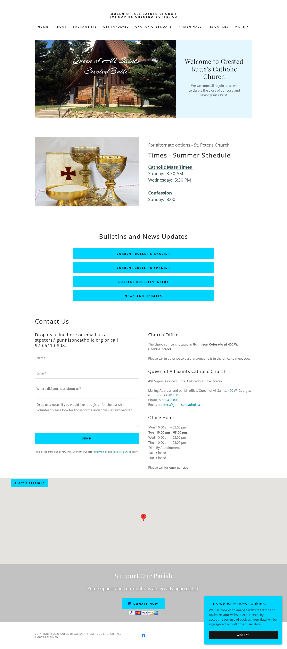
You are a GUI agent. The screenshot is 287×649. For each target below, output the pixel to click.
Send (87, 438)
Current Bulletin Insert (143, 282)
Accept (243, 635)
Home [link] (43, 26)
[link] (143, 16)
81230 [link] (173, 395)
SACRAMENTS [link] (85, 26)
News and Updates (143, 296)
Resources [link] (218, 26)
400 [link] (230, 390)
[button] (242, 26)
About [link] (61, 26)
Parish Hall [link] (189, 26)
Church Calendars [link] (153, 26)
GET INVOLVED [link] (116, 26)
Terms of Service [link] (122, 451)
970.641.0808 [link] (168, 400)
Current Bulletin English (143, 254)
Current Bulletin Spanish (143, 268)
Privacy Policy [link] (100, 451)
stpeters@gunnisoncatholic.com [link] (181, 404)
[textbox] (87, 358)
